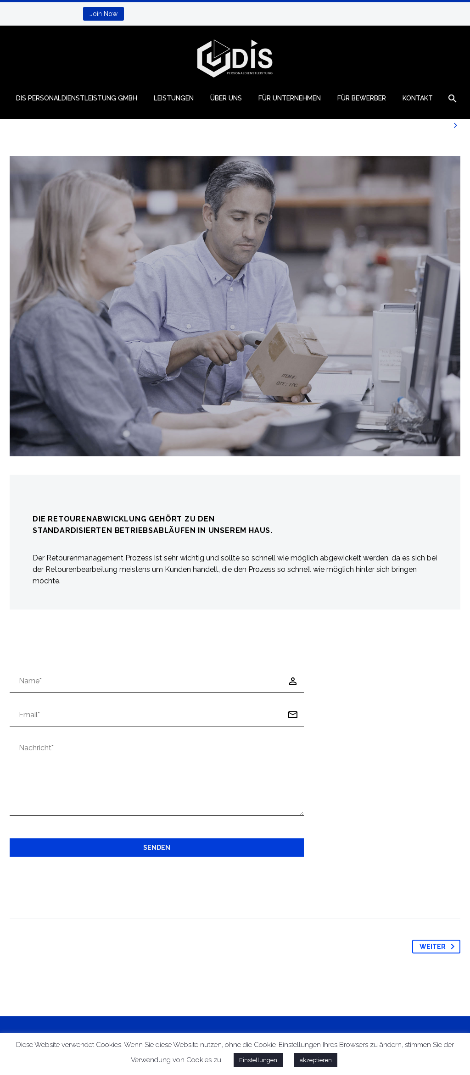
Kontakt (418, 98)
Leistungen (174, 98)
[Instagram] (46, 13)
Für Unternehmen (289, 98)
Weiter (433, 946)
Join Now (104, 13)
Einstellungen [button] (258, 1060)
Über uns (226, 98)
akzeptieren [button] (316, 1060)
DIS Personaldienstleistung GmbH (76, 98)
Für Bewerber (361, 98)
